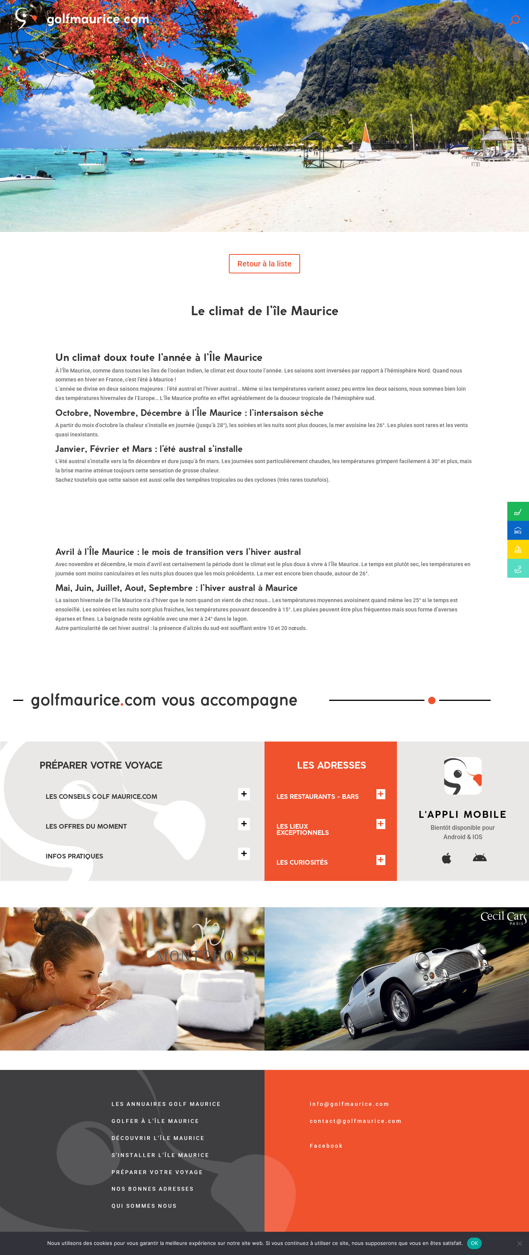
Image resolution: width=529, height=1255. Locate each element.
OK (474, 1243)
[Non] (519, 1243)
